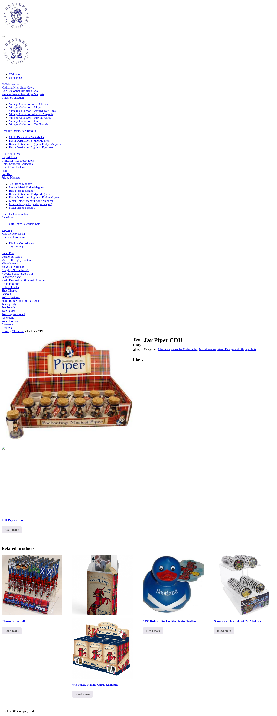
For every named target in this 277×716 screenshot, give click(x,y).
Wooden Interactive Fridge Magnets (23, 94)
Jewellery (7, 217)
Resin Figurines (11, 283)
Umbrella (7, 327)
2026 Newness (10, 84)
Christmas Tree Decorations (18, 160)
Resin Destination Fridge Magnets (29, 140)
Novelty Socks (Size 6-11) (17, 273)
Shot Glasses (9, 290)
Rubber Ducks (10, 287)
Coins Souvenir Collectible (18, 164)
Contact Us (15, 77)
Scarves (6, 293)
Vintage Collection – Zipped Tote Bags (32, 110)
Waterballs (8, 317)
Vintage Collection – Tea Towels (28, 124)
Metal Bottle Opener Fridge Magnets (31, 200)
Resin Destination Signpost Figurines (31, 147)
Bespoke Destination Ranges (19, 130)
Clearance (7, 324)
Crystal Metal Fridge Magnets (26, 187)
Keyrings (7, 230)
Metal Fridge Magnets (22, 207)
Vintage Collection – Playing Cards (30, 117)
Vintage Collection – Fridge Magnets (31, 114)
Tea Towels (16, 246)
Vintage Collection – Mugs (25, 107)
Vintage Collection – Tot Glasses (28, 104)
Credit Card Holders (14, 167)
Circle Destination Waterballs (26, 137)
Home (5, 331)
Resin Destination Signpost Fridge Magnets (35, 144)
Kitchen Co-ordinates (14, 237)
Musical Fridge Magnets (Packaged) (30, 204)
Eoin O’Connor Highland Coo (20, 90)
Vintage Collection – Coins (25, 121)
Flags (5, 170)
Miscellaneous (10, 263)
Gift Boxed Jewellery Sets (24, 223)
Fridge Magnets (11, 177)
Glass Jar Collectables (15, 214)
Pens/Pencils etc (11, 277)
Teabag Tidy (9, 304)
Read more (12, 529)
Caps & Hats (9, 157)
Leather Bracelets (12, 256)
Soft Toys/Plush (11, 297)
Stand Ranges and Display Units (21, 300)
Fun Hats (7, 174)
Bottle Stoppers (11, 153)
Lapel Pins (8, 253)
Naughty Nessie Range (15, 270)
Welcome (14, 74)
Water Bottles (10, 321)
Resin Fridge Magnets (22, 190)
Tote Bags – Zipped (13, 314)
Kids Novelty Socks (13, 233)
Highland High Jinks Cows (18, 87)
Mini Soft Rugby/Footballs (17, 260)
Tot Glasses (8, 310)
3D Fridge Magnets (20, 183)
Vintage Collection (13, 97)
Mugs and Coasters (13, 266)
